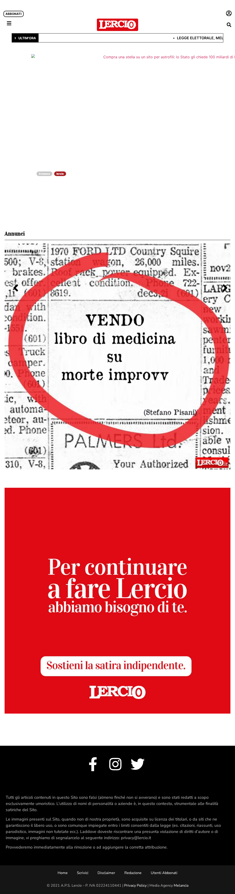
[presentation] (13, 282)
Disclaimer (106, 872)
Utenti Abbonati (164, 872)
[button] (229, 24)
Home (63, 872)
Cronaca (44, 173)
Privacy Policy (135, 885)
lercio (60, 173)
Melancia (181, 885)
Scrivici (82, 872)
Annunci (15, 233)
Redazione (133, 872)
